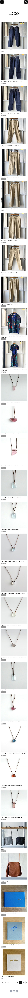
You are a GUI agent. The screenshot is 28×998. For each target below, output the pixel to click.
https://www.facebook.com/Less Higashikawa (11, 991)
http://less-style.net (17, 991)
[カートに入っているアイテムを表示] (26, 2)
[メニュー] (2, 2)
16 (8, 982)
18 (14, 982)
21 (24, 982)
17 (11, 982)
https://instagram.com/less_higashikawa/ (14, 991)
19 (17, 982)
